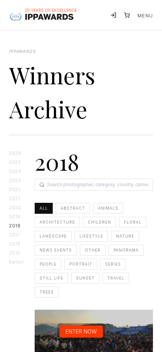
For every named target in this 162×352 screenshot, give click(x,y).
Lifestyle (91, 236)
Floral (133, 222)
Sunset (85, 278)
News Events (56, 250)
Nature (125, 236)
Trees (47, 292)
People (48, 264)
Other (93, 250)
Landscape (53, 236)
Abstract (73, 208)
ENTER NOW (81, 331)
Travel (115, 278)
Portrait (80, 264)
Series (113, 264)
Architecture (57, 222)
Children (99, 222)
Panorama (126, 250)
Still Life (51, 278)
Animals (108, 208)
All (44, 208)
